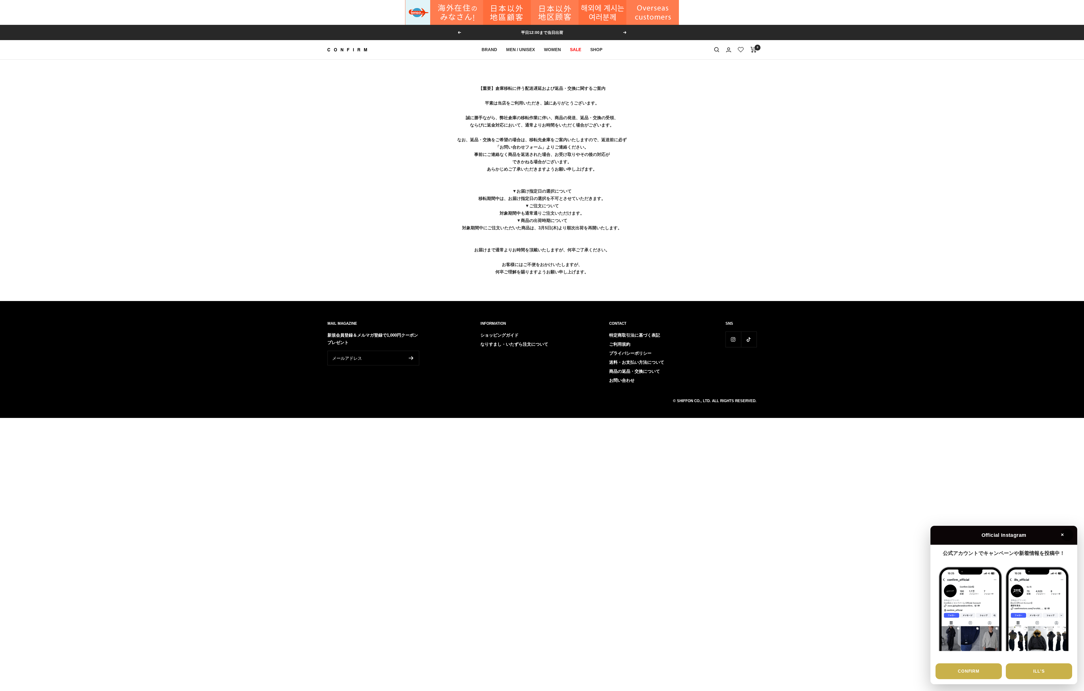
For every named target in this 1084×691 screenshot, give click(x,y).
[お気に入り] (741, 50)
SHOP (596, 49)
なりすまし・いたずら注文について (514, 344)
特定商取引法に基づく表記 (634, 335)
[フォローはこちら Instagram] (733, 339)
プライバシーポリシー (630, 353)
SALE (575, 49)
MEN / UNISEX (520, 49)
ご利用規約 (619, 344)
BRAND (489, 49)
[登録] (411, 358)
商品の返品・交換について (634, 371)
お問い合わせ (622, 380)
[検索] (716, 49)
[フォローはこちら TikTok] (749, 339)
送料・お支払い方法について (636, 362)
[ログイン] (728, 49)
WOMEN (552, 49)
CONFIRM (969, 671)
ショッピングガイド (499, 335)
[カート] (754, 50)
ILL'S (1039, 671)
